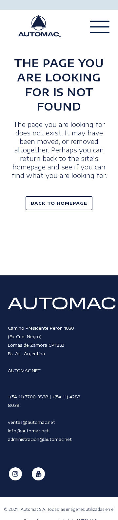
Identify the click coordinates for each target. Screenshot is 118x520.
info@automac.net (28, 430)
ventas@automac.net (31, 422)
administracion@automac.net (40, 439)
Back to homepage (59, 203)
